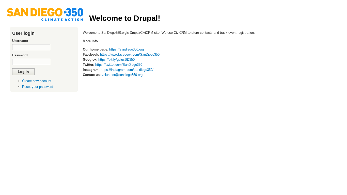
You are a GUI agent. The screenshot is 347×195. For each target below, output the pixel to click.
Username (20, 41)
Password (20, 55)
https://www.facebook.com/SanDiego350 (130, 54)
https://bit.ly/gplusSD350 (116, 59)
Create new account (36, 81)
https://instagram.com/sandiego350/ (127, 70)
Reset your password (37, 87)
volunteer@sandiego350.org (122, 75)
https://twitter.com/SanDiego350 (118, 65)
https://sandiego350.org (126, 49)
